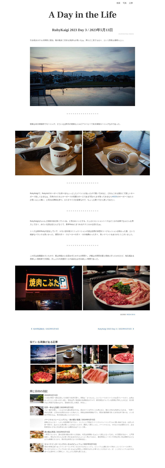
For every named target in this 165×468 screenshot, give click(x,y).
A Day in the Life (82, 15)
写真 (124, 3)
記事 (131, 3)
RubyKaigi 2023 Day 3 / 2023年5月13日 (82, 30)
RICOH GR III (131, 314)
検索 (118, 3)
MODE (114, 196)
